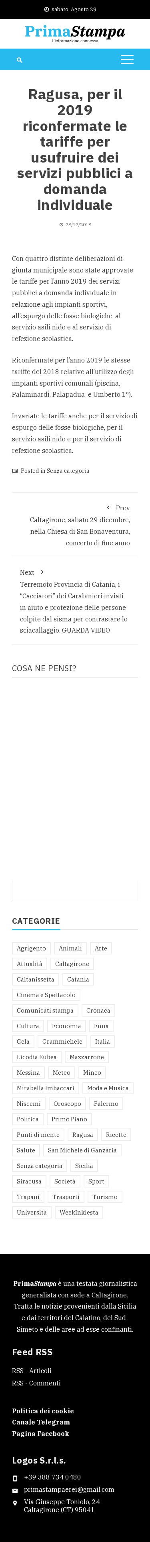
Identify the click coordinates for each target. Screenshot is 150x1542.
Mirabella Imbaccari (45, 1088)
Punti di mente (38, 1134)
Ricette (116, 1134)
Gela (23, 1041)
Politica (28, 1119)
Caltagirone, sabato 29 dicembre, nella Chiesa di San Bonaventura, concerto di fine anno (80, 525)
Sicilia (84, 1166)
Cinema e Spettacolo (46, 995)
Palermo (106, 1103)
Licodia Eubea (37, 1057)
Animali (70, 948)
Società (65, 1181)
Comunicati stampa (45, 1010)
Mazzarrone (87, 1057)
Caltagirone (72, 964)
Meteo (61, 1072)
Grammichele (62, 1041)
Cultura (28, 1026)
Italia (102, 1041)
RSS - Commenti (36, 1383)
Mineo (92, 1072)
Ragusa (82, 1134)
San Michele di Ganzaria (82, 1150)
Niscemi (29, 1103)
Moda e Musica (108, 1088)
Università (32, 1212)
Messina (28, 1072)
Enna (101, 1026)
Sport (96, 1181)
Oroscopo (67, 1103)
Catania (78, 979)
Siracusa (29, 1181)
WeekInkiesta (79, 1212)
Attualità (29, 964)
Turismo (105, 1197)
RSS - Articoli (32, 1371)
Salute (26, 1150)
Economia (66, 1026)
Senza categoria (68, 470)
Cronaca (98, 1010)
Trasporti (66, 1197)
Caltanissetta (35, 979)
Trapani (28, 1197)
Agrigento (31, 948)
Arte (101, 948)
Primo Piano (69, 1119)
